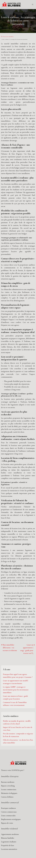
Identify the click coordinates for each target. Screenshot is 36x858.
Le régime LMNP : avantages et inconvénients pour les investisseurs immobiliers (15, 690)
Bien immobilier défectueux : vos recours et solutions (10, 648)
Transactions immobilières (8, 36)
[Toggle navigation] (33, 4)
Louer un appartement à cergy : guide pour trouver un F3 (26, 649)
